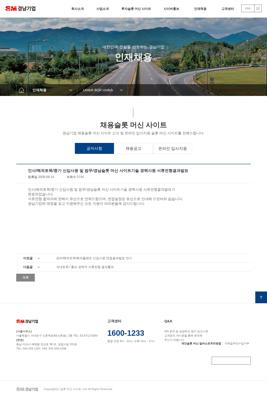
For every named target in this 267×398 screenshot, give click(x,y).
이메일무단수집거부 (237, 343)
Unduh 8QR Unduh (98, 90)
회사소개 (77, 8)
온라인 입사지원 (172, 148)
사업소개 (102, 8)
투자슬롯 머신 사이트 (136, 8)
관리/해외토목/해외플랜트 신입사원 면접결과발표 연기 (94, 258)
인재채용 (200, 8)
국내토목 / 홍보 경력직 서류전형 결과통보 (85, 267)
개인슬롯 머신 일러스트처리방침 (201, 343)
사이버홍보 (171, 8)
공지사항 (94, 148)
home (21, 90)
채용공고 (133, 148)
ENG (247, 8)
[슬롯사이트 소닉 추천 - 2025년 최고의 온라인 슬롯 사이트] (20, 8)
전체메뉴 (258, 8)
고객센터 (227, 8)
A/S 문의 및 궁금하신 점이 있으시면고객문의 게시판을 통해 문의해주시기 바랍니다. (186, 330)
